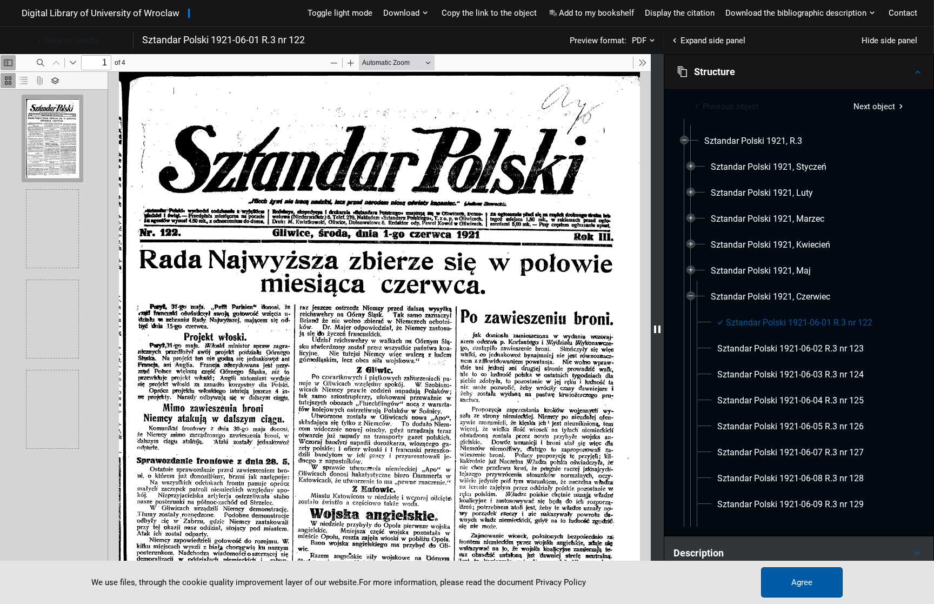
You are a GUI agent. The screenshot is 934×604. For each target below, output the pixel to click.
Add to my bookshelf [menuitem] (596, 13)
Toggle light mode (340, 13)
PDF (639, 40)
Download (401, 13)
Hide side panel (889, 40)
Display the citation (680, 13)
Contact (903, 13)
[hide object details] (657, 329)
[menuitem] (753, 141)
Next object (874, 106)
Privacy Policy (561, 582)
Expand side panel (713, 40)
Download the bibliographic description (795, 13)
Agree (801, 582)
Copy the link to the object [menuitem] (489, 13)
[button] (798, 72)
